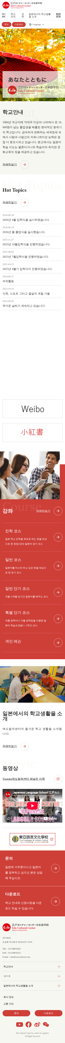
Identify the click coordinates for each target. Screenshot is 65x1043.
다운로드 (19, 24)
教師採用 (58, 15)
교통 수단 (8, 1004)
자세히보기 (10, 164)
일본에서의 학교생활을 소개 (18, 985)
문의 (6, 24)
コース (7, 976)
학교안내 (8, 966)
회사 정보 (8, 997)
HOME (3, 15)
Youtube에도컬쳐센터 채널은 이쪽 (24, 778)
